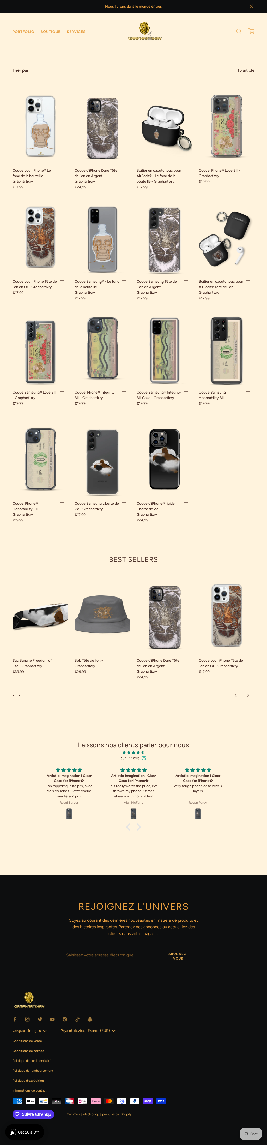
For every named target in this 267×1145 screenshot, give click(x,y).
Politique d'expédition (28, 1080)
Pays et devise (72, 1030)
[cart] (251, 31)
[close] (239, 31)
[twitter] (40, 1019)
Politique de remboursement (33, 1070)
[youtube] (52, 1019)
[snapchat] (90, 1019)
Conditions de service (28, 1051)
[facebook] (15, 1019)
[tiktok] (77, 1019)
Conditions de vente (27, 1041)
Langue (19, 1030)
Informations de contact (30, 1090)
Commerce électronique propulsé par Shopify (99, 1114)
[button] (251, 6)
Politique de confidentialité (32, 1061)
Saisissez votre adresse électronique (96, 944)
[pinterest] (65, 1019)
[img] (133, 752)
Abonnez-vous (178, 956)
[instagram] (27, 1019)
